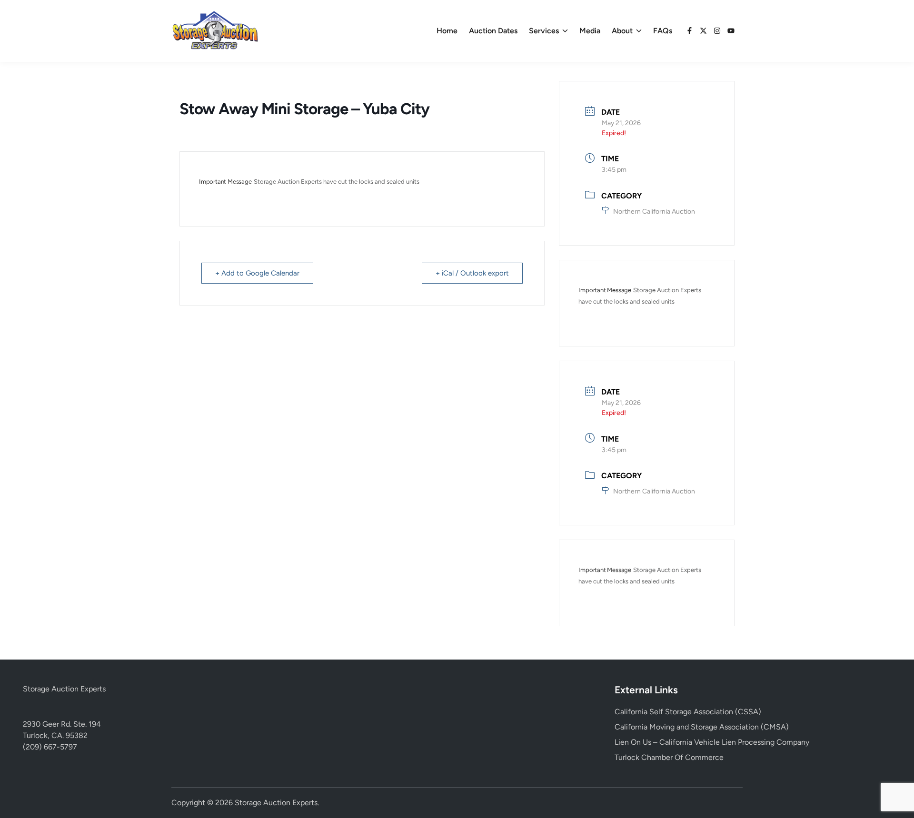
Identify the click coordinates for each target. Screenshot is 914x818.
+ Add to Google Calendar (257, 273)
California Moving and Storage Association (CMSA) (702, 726)
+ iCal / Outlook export (472, 273)
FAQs (662, 30)
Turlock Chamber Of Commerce (669, 757)
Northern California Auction (654, 211)
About (622, 30)
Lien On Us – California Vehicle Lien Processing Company (712, 742)
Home (447, 30)
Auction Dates (493, 30)
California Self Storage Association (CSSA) (688, 711)
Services (544, 30)
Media (589, 30)
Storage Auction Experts (64, 688)
